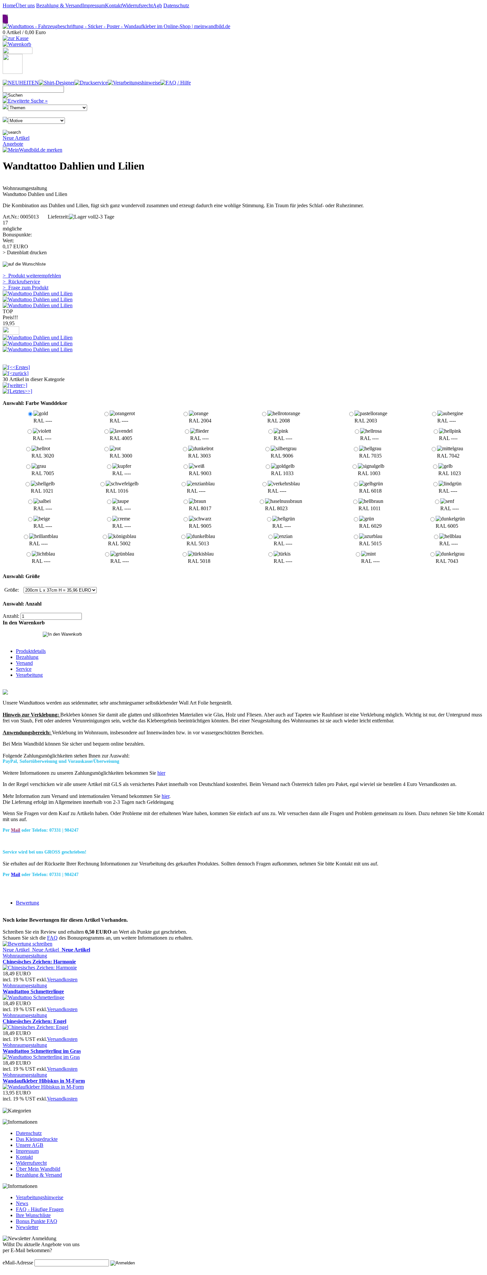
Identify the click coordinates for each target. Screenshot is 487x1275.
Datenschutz (176, 5)
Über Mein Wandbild (38, 1169)
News (22, 1203)
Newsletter (27, 1227)
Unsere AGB (29, 1145)
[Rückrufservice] (17, 52)
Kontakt (113, 5)
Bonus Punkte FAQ (36, 1221)
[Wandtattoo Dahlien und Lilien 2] (38, 299)
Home (9, 5)
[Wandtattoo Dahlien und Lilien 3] (38, 305)
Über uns (25, 5)
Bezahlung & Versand (59, 5)
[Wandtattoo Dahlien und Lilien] (38, 337)
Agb (157, 5)
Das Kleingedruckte (37, 1139)
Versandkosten (62, 979)
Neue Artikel (16, 138)
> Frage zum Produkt (25, 287)
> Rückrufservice (21, 281)
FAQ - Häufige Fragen (40, 1209)
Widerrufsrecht (137, 5)
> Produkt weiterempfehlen (32, 275)
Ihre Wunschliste (33, 1215)
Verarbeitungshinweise (39, 1197)
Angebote (13, 144)
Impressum (93, 5)
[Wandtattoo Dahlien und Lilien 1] (38, 293)
